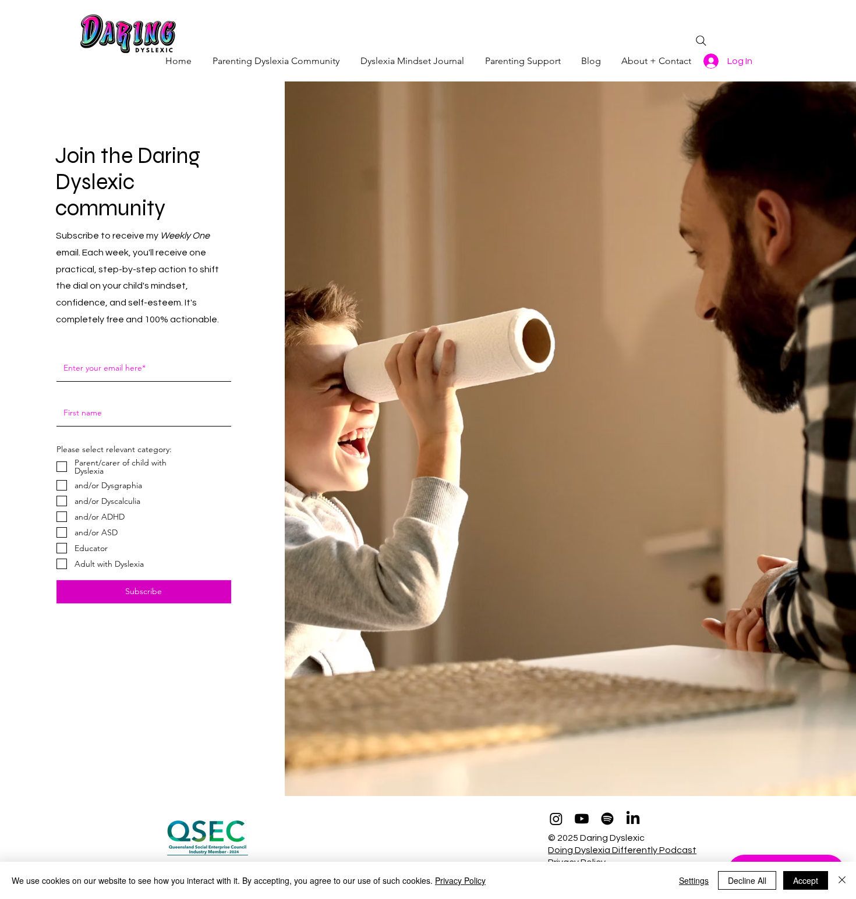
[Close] (842, 880)
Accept (805, 880)
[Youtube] (582, 819)
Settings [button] (694, 880)
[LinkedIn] (633, 819)
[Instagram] (556, 819)
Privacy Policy (460, 880)
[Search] (701, 41)
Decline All (747, 880)
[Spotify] (607, 819)
